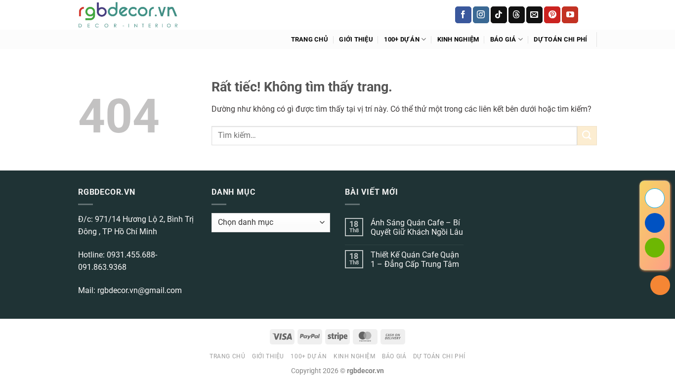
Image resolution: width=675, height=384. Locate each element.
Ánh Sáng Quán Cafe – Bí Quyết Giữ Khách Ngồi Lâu (417, 227)
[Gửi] (587, 135)
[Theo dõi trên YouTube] (570, 14)
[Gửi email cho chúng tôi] (534, 14)
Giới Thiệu (356, 39)
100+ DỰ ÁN (402, 39)
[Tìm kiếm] (593, 14)
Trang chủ (309, 39)
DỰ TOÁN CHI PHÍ (560, 39)
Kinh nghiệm (458, 39)
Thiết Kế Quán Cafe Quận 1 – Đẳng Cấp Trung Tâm (415, 259)
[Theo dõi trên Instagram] (481, 14)
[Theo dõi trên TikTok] (499, 14)
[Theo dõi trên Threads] (516, 14)
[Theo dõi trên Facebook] (463, 14)
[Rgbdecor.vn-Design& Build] (128, 15)
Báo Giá (503, 39)
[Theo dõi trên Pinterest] (552, 14)
